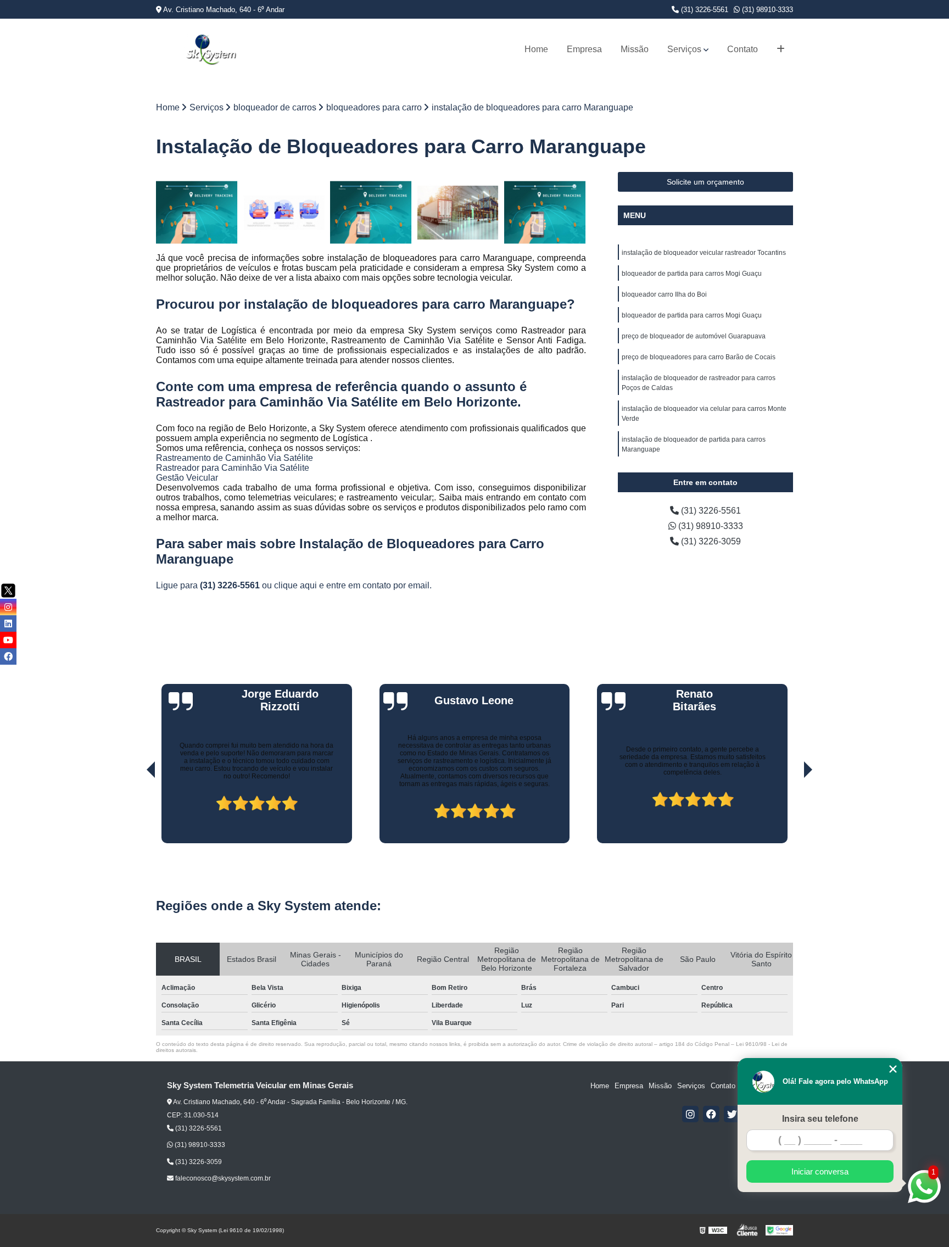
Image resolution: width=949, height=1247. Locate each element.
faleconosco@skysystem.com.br (222, 1178)
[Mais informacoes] (780, 49)
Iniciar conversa (819, 1171)
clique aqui (295, 585)
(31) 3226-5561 (703, 9)
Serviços (684, 49)
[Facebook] (711, 1114)
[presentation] (135, 812)
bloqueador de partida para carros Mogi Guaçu (692, 273)
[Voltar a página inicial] (211, 49)
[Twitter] (732, 1114)
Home (536, 49)
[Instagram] (690, 1114)
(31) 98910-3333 (766, 9)
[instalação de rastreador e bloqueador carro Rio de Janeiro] (371, 213)
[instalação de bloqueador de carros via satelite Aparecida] (197, 213)
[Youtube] (8, 640)
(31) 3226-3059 (710, 541)
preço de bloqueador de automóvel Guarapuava (694, 336)
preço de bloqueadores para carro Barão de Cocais (698, 357)
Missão (635, 49)
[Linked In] (8, 623)
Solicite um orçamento (705, 181)
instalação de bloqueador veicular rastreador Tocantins (704, 253)
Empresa (584, 49)
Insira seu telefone (820, 1118)
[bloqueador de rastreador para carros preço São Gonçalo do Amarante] (458, 213)
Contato (742, 49)
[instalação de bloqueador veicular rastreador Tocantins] (545, 213)
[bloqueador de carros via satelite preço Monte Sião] (284, 213)
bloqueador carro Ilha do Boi (664, 294)
